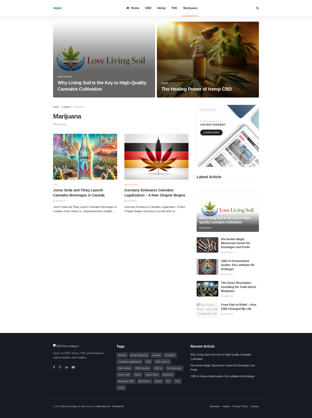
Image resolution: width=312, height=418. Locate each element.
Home (135, 8)
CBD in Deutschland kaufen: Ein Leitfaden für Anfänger (238, 265)
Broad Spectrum (139, 355)
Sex (168, 381)
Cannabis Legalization (129, 362)
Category (66, 107)
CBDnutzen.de (103, 406)
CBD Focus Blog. (69, 406)
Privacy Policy (240, 406)
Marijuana (190, 8)
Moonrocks (144, 381)
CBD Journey (143, 368)
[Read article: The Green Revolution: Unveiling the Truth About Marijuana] (207, 288)
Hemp (161, 8)
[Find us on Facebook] (54, 367)
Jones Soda (152, 375)
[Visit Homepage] (57, 8)
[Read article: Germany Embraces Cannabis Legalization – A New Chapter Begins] (156, 157)
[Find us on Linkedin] (66, 367)
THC (174, 8)
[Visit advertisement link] (228, 136)
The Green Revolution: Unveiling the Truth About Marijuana (238, 287)
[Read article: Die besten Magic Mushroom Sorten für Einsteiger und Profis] (207, 245)
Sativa (158, 381)
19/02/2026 (64, 96)
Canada (156, 355)
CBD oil (158, 368)
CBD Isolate (124, 368)
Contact (255, 406)
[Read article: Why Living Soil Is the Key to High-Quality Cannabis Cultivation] (228, 209)
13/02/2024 (168, 96)
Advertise (215, 406)
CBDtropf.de (118, 406)
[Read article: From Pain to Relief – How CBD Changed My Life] (207, 310)
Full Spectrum (174, 368)
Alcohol (122, 355)
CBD (148, 8)
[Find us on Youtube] (73, 367)
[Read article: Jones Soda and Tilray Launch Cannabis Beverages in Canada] (85, 157)
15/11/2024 (228, 252)
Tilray (121, 388)
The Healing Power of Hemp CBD (196, 89)
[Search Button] (257, 8)
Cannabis (170, 355)
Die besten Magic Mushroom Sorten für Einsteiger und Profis (235, 243)
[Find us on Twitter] (60, 367)
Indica (138, 375)
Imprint (226, 406)
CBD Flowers (162, 362)
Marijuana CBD (126, 381)
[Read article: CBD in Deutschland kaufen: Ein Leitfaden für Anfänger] (207, 267)
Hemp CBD (124, 375)
